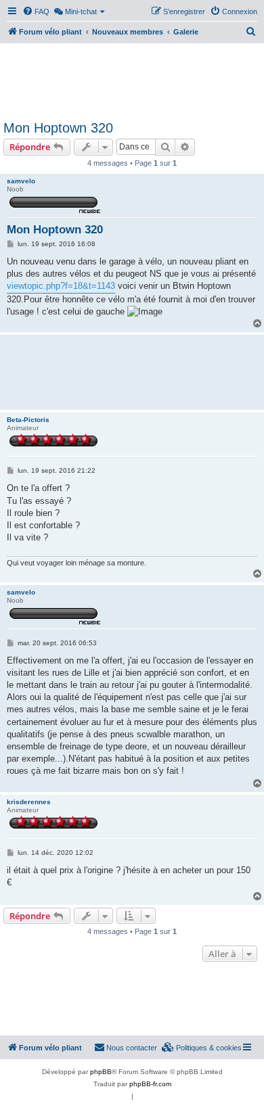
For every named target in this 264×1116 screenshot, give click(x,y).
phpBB (101, 1071)
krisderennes (29, 802)
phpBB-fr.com (150, 1084)
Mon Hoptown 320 (58, 127)
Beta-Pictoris (28, 419)
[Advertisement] (132, 80)
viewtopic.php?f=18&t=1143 (61, 286)
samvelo (21, 181)
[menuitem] (35, 11)
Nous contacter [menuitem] (131, 1048)
